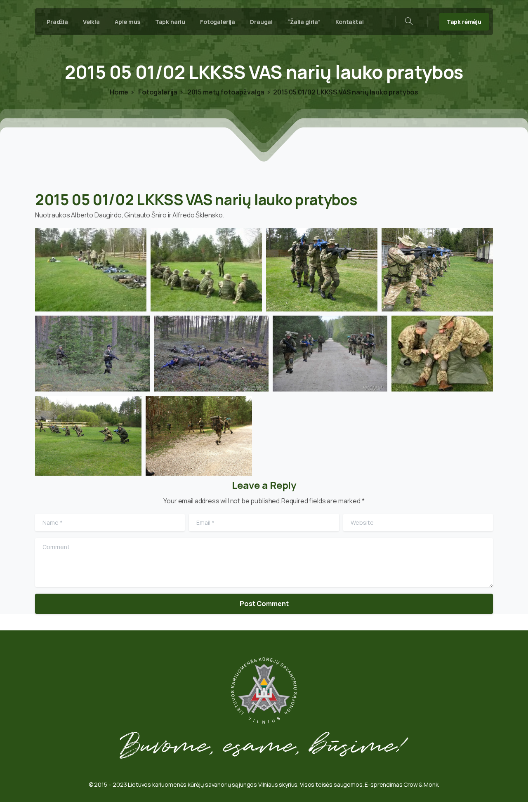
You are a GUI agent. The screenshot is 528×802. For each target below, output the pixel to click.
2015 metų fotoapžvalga (225, 92)
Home (119, 92)
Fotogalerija (157, 92)
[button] (90, 269)
